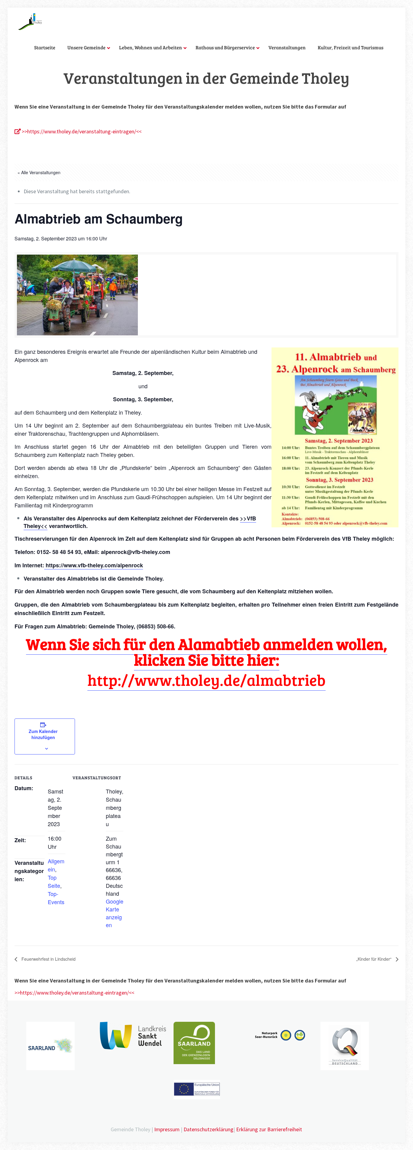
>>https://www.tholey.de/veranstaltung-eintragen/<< (81, 131)
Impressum (167, 1129)
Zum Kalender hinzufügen (43, 734)
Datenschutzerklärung (208, 1129)
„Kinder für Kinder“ (374, 959)
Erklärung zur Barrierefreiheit (269, 1129)
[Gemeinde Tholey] (30, 21)
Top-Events (56, 898)
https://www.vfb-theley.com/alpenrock (93, 565)
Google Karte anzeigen (114, 913)
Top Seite (54, 881)
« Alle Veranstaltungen (39, 172)
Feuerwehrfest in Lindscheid (48, 959)
